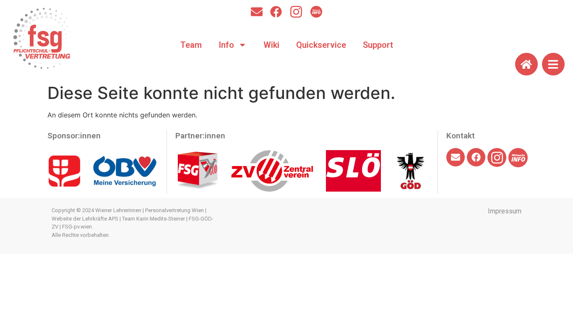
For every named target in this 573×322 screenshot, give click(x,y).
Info (226, 45)
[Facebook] (276, 12)
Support (378, 45)
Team (191, 45)
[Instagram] (296, 11)
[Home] (526, 64)
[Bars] (553, 64)
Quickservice (321, 45)
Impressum (504, 211)
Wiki (271, 45)
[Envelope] (257, 12)
